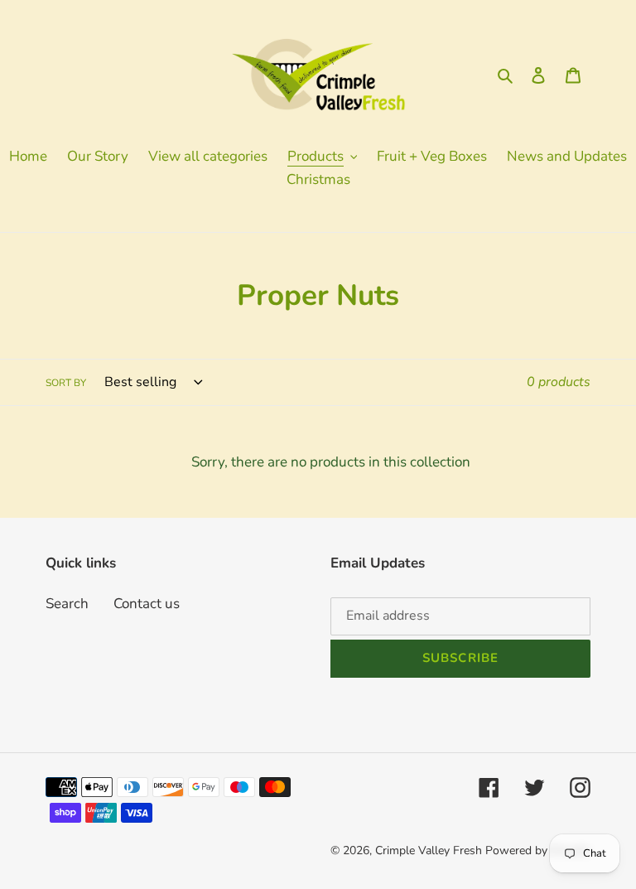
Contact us (146, 603)
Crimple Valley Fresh (428, 850)
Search (67, 603)
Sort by (66, 382)
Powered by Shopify (537, 850)
